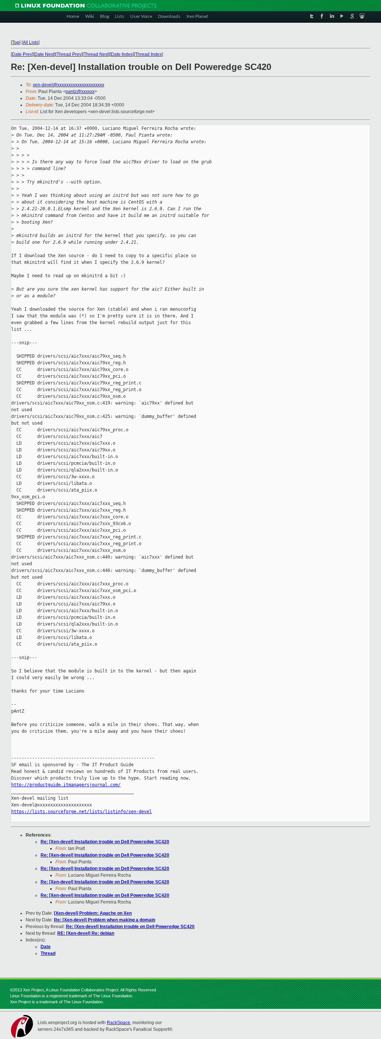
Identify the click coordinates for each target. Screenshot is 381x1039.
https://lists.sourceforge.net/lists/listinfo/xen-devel (81, 811)
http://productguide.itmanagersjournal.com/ (66, 784)
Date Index (122, 54)
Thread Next (96, 54)
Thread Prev (69, 54)
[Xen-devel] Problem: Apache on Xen (93, 913)
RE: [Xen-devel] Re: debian (85, 933)
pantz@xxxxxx (80, 91)
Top (15, 42)
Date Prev (22, 54)
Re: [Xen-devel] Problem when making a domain (104, 920)
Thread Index (148, 54)
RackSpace (118, 1022)
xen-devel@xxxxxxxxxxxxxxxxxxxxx (68, 84)
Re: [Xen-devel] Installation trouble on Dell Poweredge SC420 (105, 841)
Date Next (44, 54)
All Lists (30, 42)
